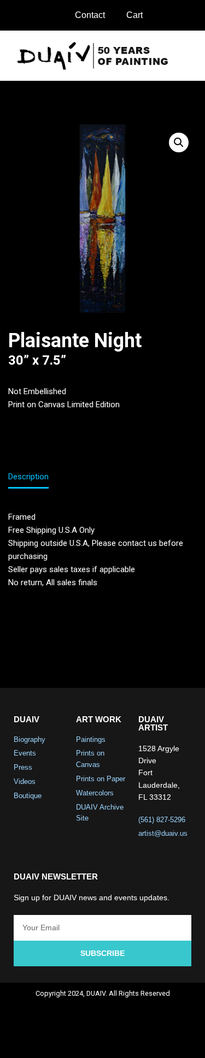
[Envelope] (146, 1039)
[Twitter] (88, 1039)
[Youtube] (117, 1039)
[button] (189, 55)
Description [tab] (28, 477)
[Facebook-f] (59, 1039)
